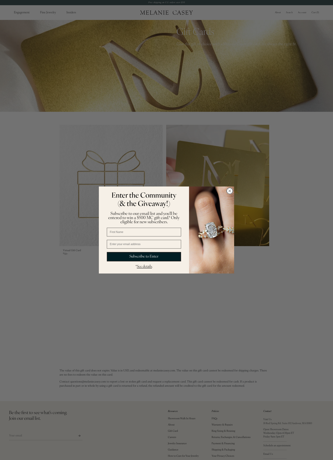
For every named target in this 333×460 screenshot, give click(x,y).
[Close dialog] (230, 191)
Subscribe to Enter (144, 257)
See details (144, 266)
